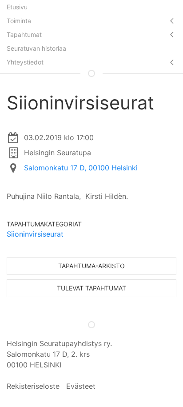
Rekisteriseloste (33, 386)
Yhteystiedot (25, 62)
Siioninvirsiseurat (35, 234)
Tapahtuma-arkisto (91, 266)
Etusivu (17, 7)
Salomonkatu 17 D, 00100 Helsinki (81, 167)
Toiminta (19, 20)
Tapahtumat (24, 34)
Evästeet (80, 386)
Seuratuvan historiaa (36, 48)
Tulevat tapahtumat (91, 288)
